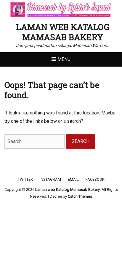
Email (73, 179)
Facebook (95, 179)
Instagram (50, 179)
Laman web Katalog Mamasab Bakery (62, 32)
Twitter (25, 179)
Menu (63, 59)
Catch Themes (80, 196)
